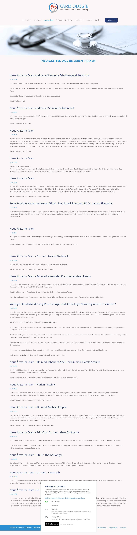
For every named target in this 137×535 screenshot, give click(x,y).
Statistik (55, 509)
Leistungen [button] (79, 20)
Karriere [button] (98, 20)
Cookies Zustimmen (52, 524)
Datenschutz (102, 528)
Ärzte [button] (89, 20)
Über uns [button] (37, 20)
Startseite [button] (26, 20)
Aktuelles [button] (48, 20)
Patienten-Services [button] (64, 20)
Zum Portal (111, 20)
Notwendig (56, 501)
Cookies (123, 528)
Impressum (113, 528)
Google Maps (56, 517)
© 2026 (25, 528)
